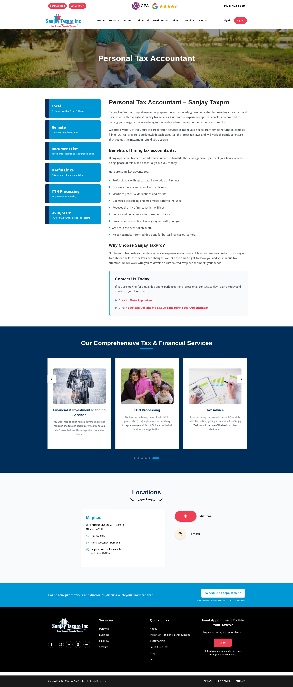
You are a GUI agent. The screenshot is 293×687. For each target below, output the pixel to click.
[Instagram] (60, 644)
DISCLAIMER (224, 681)
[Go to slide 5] (149, 458)
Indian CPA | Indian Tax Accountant (170, 635)
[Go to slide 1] (134, 458)
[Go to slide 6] (155, 458)
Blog (152, 653)
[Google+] (86, 644)
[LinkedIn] (78, 644)
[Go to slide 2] (138, 458)
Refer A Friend (57, 6)
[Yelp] (69, 644)
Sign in (227, 20)
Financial (104, 641)
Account (104, 647)
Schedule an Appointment (223, 593)
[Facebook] (51, 644)
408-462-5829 (98, 536)
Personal (104, 629)
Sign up (240, 20)
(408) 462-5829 (234, 6)
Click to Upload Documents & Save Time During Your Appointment (161, 308)
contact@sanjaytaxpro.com (105, 543)
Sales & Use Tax (159, 647)
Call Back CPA (77, 6)
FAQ (152, 659)
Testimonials (157, 641)
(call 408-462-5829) (100, 553)
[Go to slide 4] (146, 458)
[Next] (241, 379)
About (153, 629)
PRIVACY (208, 681)
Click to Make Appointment (135, 300)
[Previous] (51, 379)
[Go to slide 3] (142, 458)
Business (104, 635)
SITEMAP (240, 681)
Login (222, 642)
